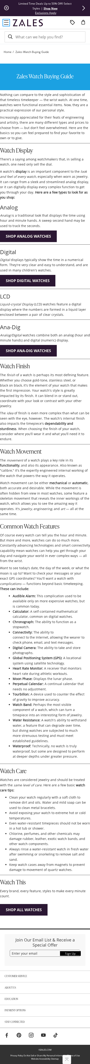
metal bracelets (43, 808)
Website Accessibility (41, 1058)
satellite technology (49, 663)
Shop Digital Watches (28, 280)
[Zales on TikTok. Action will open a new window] (55, 1035)
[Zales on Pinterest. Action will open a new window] (18, 1035)
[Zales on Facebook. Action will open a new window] (6, 1035)
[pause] (6, 8)
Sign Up (70, 954)
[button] (83, 8)
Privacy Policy (16, 1055)
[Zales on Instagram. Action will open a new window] (31, 1035)
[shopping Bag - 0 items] (85, 24)
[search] (10, 37)
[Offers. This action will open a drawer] (72, 22)
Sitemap (55, 1058)
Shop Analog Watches (28, 236)
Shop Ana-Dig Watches (28, 350)
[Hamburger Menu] (6, 22)
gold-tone (40, 380)
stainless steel (60, 380)
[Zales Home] (28, 22)
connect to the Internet (30, 637)
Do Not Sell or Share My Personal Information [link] (45, 1055)
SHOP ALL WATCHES (24, 909)
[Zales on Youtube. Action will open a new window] (43, 1035)
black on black (11, 385)
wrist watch (58, 100)
